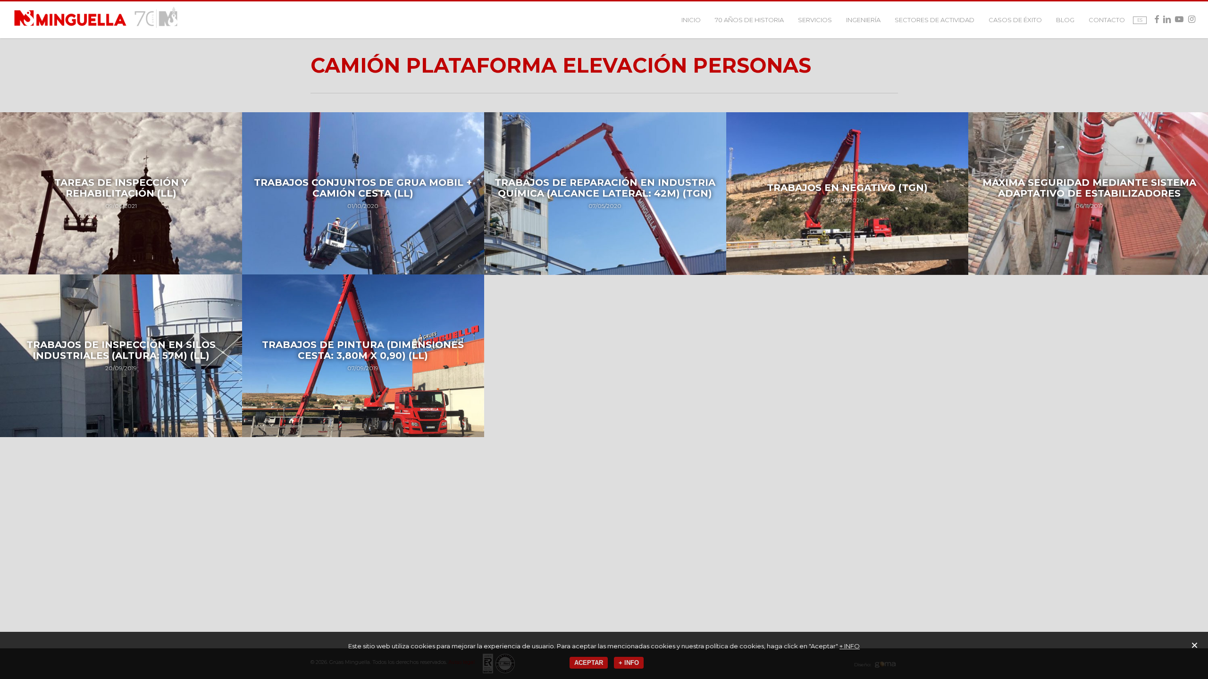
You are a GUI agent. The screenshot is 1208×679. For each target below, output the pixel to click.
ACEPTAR (588, 662)
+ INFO (849, 646)
